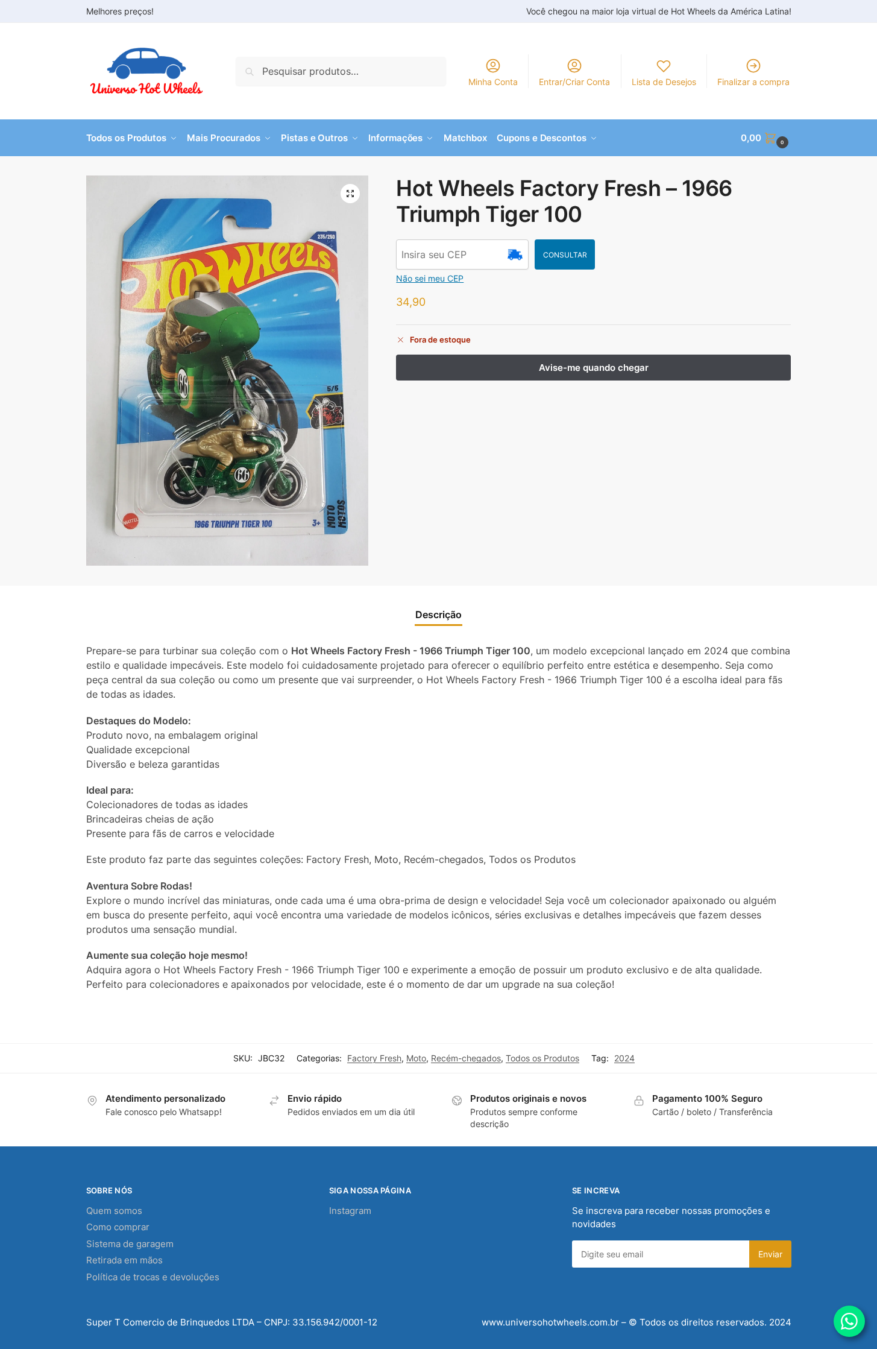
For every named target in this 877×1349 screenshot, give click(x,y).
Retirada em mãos (124, 1260)
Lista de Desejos (664, 82)
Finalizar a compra (753, 82)
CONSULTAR (565, 254)
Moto (416, 1058)
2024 (624, 1058)
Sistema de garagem (130, 1243)
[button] (766, 138)
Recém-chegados (466, 1058)
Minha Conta (493, 82)
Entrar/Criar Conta (574, 82)
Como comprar (117, 1227)
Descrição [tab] (438, 614)
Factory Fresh (374, 1058)
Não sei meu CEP (430, 278)
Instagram (350, 1210)
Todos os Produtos (542, 1058)
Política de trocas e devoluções (152, 1277)
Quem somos (114, 1210)
